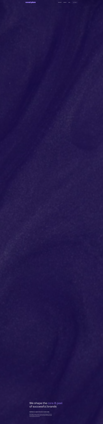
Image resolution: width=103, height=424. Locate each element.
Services (64, 2)
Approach (59, 2)
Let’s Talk (75, 2)
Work (69, 2)
